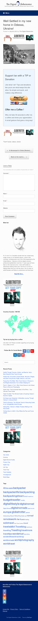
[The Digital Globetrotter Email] (4, 602)
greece (28, 512)
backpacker (19, 488)
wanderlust (18, 533)
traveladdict (9, 526)
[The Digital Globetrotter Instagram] (19, 355)
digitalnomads (19, 508)
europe (9, 141)
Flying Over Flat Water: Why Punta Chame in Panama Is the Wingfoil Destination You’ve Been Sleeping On (18, 382)
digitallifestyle (11, 503)
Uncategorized (7, 474)
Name (5, 193)
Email (5, 201)
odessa (14, 141)
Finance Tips (6, 462)
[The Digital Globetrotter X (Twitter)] (28, 351)
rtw (17, 519)
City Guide (6, 455)
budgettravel (30, 496)
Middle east (23, 516)
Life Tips (5, 467)
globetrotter (18, 512)
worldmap (20, 536)
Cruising (5, 457)
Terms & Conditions (24, 609)
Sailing (27, 519)
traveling (7, 530)
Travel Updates (7, 472)
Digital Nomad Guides (9, 460)
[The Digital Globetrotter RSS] (4, 598)
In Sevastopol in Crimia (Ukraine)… (19, 150)
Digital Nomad (7, 508)
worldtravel (9, 543)
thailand (21, 523)
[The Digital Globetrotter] (19, 3)
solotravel (8, 522)
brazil (25, 496)
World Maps (6, 477)
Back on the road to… (19, 157)
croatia (23, 500)
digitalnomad (27, 503)
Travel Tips (6, 470)
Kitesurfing (18, 516)
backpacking (27, 492)
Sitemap (5, 611)
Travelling (16, 530)
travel (26, 523)
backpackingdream (13, 496)
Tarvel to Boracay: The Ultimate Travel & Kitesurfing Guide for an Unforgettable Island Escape (19, 403)
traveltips (7, 533)
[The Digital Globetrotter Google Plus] (32, 351)
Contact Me (6, 609)
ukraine (19, 141)
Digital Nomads (31, 508)
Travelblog (20, 526)
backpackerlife (11, 492)
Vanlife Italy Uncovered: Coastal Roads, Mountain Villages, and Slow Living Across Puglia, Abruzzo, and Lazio (19, 377)
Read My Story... (19, 274)
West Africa (27, 534)
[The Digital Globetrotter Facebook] (24, 351)
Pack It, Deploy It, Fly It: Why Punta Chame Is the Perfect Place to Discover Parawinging (19, 386)
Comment (6, 173)
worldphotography (24, 540)
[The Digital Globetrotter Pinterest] (23, 355)
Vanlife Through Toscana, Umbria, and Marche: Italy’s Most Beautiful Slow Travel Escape (17, 373)
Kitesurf (12, 516)
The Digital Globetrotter (26, 31)
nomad (30, 515)
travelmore (26, 530)
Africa (6, 487)
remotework (9, 519)
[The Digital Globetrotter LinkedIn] (15, 355)
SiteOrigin (29, 617)
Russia (22, 519)
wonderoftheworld (9, 536)
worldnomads (8, 540)
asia (11, 488)
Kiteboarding (6, 516)
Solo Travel (16, 523)
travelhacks (29, 527)
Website (5, 208)
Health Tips (6, 465)
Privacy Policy (14, 609)
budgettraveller (11, 499)
